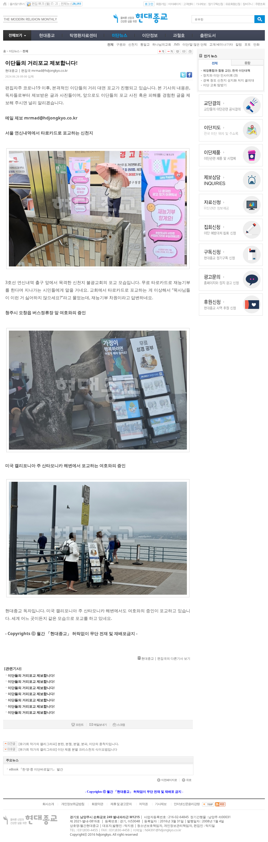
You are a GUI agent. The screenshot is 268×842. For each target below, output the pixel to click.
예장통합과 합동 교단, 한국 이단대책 (226, 70)
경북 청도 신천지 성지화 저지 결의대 (228, 80)
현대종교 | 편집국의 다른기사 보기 (165, 658)
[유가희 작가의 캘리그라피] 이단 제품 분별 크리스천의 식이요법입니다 (68, 749)
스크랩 (121, 724)
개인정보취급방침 (72, 804)
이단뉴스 (14, 51)
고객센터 (188, 4)
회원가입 (161, 4)
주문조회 (260, 4)
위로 (188, 779)
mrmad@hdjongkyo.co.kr (49, 70)
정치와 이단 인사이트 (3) (220, 75)
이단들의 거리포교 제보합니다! (31, 675)
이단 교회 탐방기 (215, 85)
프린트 (79, 724)
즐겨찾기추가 (17, 4)
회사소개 (48, 804)
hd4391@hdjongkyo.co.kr (163, 830)
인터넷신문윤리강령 (187, 804)
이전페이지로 (169, 779)
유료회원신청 (232, 4)
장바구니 (247, 4)
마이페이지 (174, 4)
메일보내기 (100, 724)
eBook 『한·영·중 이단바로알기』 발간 (36, 769)
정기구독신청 (215, 4)
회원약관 (97, 804)
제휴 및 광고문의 (121, 804)
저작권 (143, 804)
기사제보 (200, 4)
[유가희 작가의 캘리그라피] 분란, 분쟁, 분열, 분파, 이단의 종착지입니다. (69, 744)
